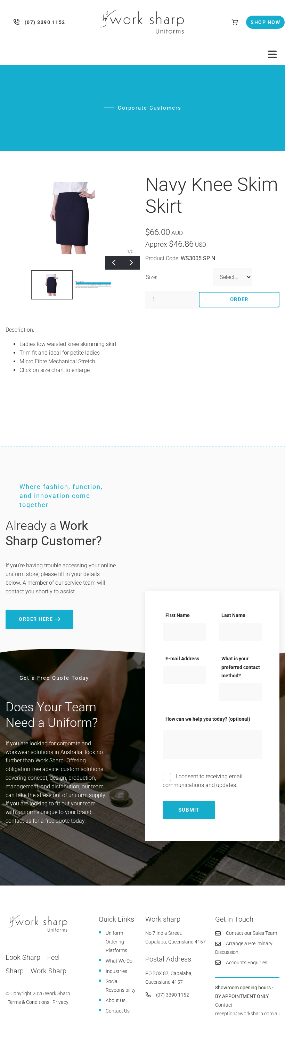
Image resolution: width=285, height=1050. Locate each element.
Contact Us (118, 1011)
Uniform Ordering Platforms (116, 941)
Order (239, 299)
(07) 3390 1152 (18, 22)
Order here (23, 614)
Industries (116, 971)
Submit (189, 810)
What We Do (119, 961)
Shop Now (259, 20)
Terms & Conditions (28, 1002)
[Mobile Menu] (272, 54)
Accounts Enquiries (246, 962)
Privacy (60, 1002)
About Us (115, 1000)
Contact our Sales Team (251, 933)
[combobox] (232, 277)
